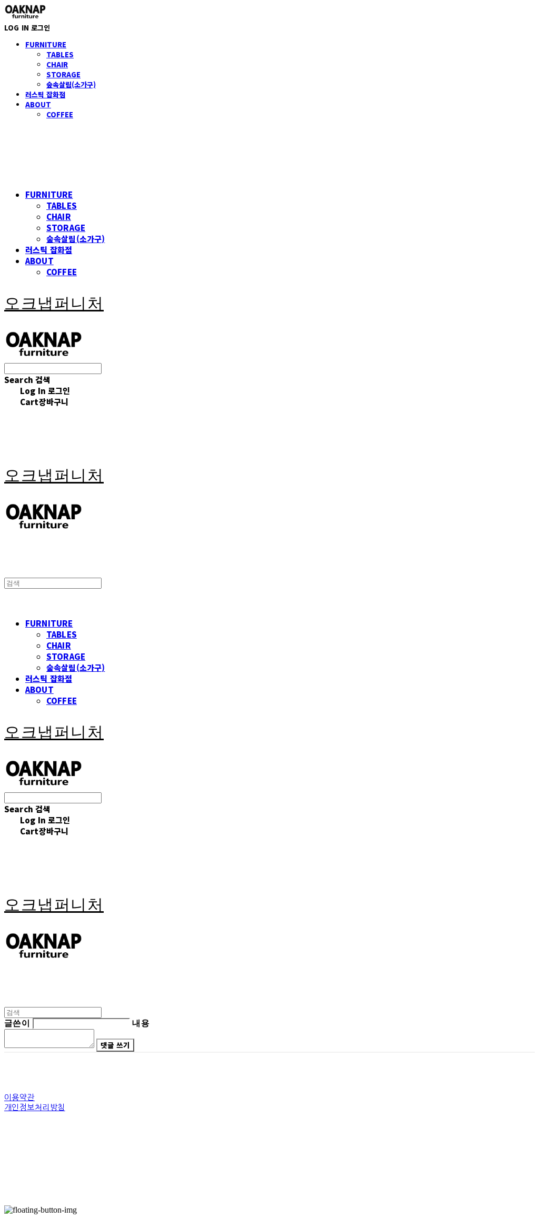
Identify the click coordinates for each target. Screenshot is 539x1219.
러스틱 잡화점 (45, 94)
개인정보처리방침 (34, 1107)
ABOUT (38, 104)
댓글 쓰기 (115, 1045)
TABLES (60, 54)
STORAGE (63, 74)
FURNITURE (45, 44)
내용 (140, 1023)
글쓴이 (17, 1023)
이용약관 (19, 1097)
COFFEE (59, 114)
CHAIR (57, 64)
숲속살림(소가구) (71, 84)
